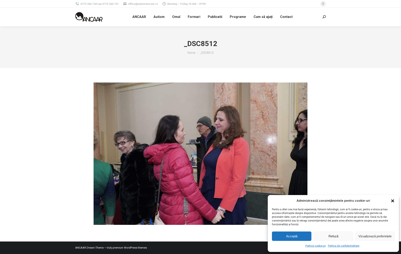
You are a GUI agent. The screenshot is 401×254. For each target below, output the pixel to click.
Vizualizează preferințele (375, 236)
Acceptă (291, 236)
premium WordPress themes (130, 247)
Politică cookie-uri (315, 245)
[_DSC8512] (200, 154)
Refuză (333, 236)
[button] (393, 201)
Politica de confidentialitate (343, 245)
